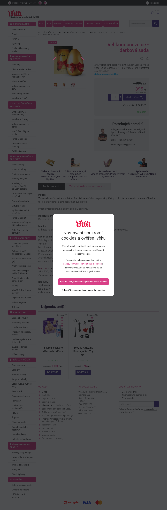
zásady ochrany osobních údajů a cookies (82, 264)
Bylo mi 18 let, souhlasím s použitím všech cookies (83, 281)
